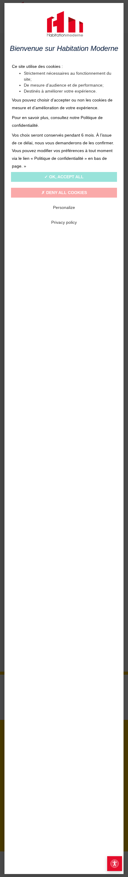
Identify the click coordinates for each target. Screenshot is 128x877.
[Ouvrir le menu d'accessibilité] (114, 863)
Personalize (64, 207)
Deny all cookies (66, 192)
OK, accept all (66, 176)
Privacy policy (64, 222)
